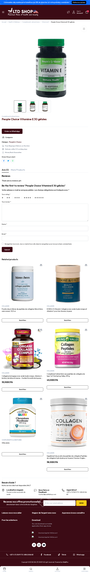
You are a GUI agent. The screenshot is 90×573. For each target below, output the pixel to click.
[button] (84, 29)
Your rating (6, 194)
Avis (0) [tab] (5, 169)
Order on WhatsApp (12, 131)
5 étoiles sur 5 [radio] (39, 198)
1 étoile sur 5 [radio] (3, 198)
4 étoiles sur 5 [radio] (28, 198)
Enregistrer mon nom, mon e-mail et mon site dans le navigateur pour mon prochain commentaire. (38, 244)
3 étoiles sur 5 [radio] (18, 198)
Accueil (4, 22)
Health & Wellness (14, 22)
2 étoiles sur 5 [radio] (10, 198)
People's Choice (15, 142)
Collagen (5, 306)
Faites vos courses (79, 2)
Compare (8, 137)
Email (4, 234)
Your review (6, 202)
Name (4, 224)
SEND (81, 503)
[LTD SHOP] (22, 12)
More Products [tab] (18, 169)
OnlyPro (65, 562)
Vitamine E (45, 22)
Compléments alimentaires (31, 22)
